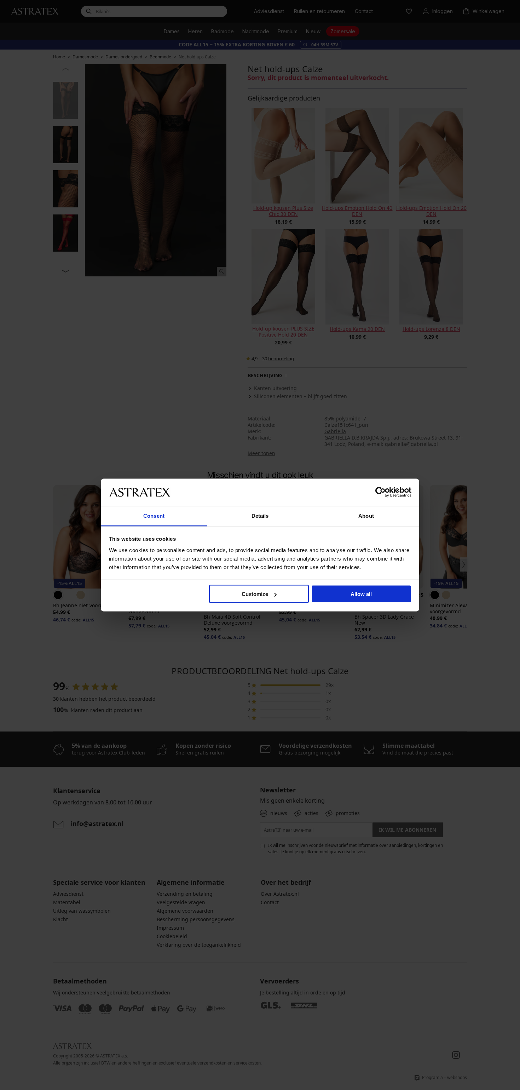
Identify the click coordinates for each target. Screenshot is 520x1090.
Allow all (361, 594)
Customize (255, 594)
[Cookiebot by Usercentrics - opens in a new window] (380, 492)
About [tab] (366, 515)
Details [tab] (260, 515)
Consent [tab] (153, 515)
